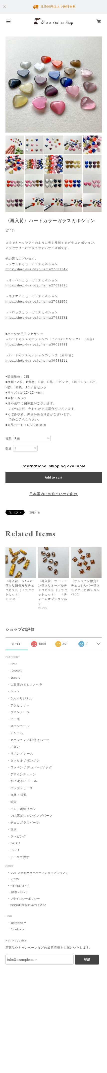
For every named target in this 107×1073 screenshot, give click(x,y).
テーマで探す (20, 857)
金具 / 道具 (18, 795)
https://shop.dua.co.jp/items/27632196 (36, 285)
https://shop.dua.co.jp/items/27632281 (36, 317)
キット (15, 691)
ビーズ (15, 719)
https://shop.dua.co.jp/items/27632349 (36, 269)
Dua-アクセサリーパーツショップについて (39, 872)
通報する (34, 512)
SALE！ (16, 843)
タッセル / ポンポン (25, 760)
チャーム (16, 733)
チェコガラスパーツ (25, 822)
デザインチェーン (23, 774)
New (13, 664)
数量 (8, 448)
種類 (8, 438)
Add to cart (53, 477)
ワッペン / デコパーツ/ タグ (31, 767)
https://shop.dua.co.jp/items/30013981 (36, 344)
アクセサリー (20, 705)
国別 (13, 829)
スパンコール (20, 726)
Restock (16, 671)
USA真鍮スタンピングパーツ (31, 815)
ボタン (15, 746)
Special (16, 677)
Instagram (18, 923)
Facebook (17, 929)
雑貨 (13, 802)
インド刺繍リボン (23, 809)
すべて (16, 644)
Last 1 (14, 850)
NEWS (14, 879)
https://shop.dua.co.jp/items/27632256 (36, 301)
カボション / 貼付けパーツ (30, 740)
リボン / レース (22, 753)
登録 (87, 959)
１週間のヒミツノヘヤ (26, 684)
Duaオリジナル (21, 698)
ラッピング (18, 836)
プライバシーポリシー (25, 898)
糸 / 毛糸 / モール (23, 781)
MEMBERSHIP (20, 885)
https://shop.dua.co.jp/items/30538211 (36, 360)
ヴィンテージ (20, 712)
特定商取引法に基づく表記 (28, 905)
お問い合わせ (19, 892)
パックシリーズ (21, 788)
